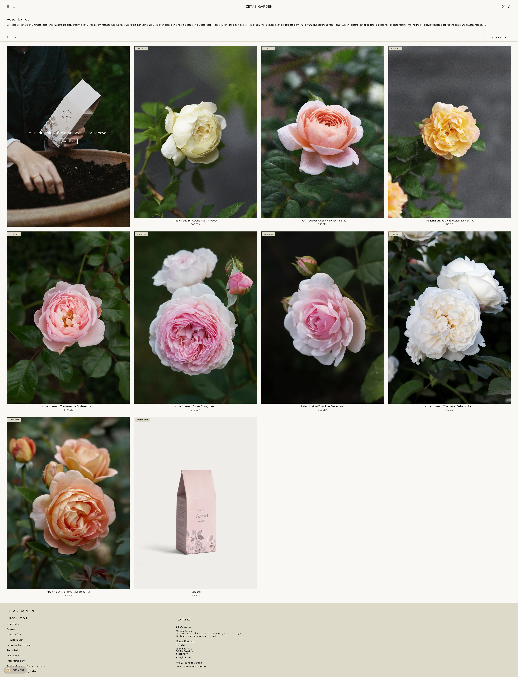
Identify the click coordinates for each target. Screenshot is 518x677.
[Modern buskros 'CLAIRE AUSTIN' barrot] (195, 132)
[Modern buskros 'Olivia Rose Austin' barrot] (322, 317)
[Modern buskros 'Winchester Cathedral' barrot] (449, 317)
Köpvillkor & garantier (18, 645)
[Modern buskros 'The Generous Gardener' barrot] (68, 317)
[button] (15, 669)
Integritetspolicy (16, 661)
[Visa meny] (8, 6)
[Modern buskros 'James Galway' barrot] (195, 317)
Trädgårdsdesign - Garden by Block (26, 666)
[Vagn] (510, 6)
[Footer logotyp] (20, 611)
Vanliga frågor (14, 634)
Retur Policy (13, 650)
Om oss (11, 629)
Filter (13, 37)
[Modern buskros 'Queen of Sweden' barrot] (322, 132)
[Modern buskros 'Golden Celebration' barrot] (449, 132)
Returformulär (15, 640)
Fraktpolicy (13, 655)
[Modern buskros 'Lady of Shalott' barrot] (68, 503)
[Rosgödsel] (195, 503)
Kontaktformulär (185, 641)
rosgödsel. (480, 25)
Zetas (471, 25)
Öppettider (13, 624)
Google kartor (184, 657)
